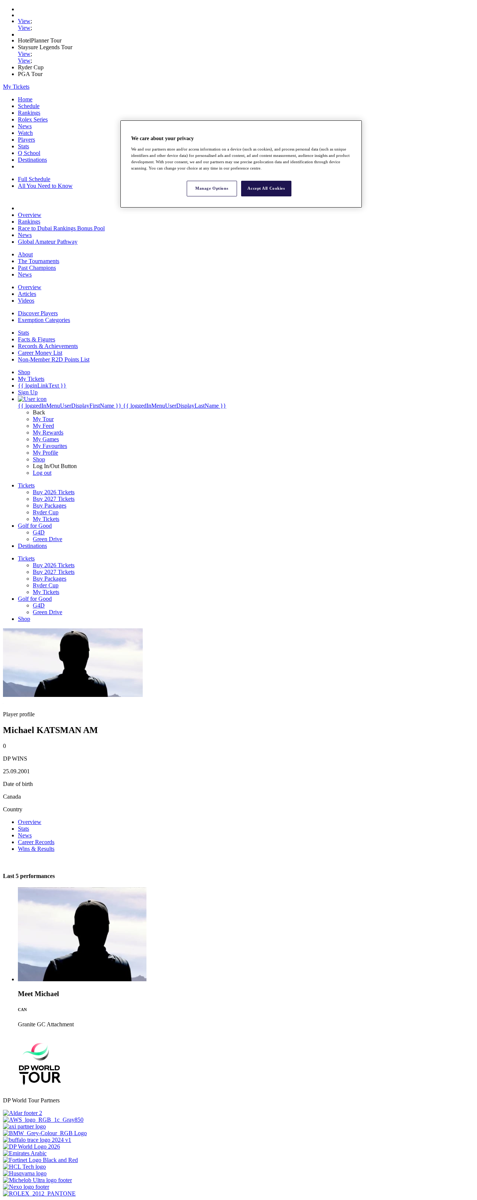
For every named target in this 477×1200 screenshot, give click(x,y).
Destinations (32, 160)
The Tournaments (38, 261)
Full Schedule (34, 179)
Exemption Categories (44, 320)
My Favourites (50, 446)
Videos (26, 300)
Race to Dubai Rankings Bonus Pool (61, 228)
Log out (42, 473)
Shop (39, 459)
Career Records (36, 842)
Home (25, 99)
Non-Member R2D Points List (53, 359)
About (25, 254)
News (25, 126)
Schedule (29, 106)
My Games (46, 439)
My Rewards (48, 432)
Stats (23, 146)
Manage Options (211, 188)
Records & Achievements (48, 346)
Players (26, 139)
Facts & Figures (36, 339)
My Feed (43, 426)
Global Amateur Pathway (48, 242)
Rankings (29, 113)
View (24, 21)
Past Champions (37, 268)
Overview (29, 215)
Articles (27, 294)
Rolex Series (33, 119)
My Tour (43, 419)
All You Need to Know (45, 186)
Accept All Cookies (266, 188)
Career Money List (40, 353)
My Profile (45, 452)
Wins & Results (36, 849)
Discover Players (38, 313)
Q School (29, 153)
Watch (25, 133)
